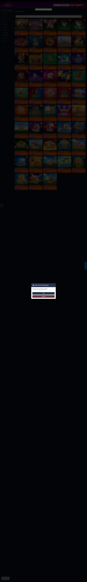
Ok (43, 293)
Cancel (43, 296)
